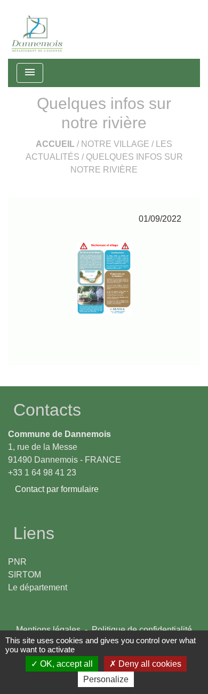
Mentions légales (48, 629)
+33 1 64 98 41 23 (42, 472)
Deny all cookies (148, 663)
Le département (37, 587)
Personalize (106, 679)
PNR (17, 561)
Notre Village (115, 144)
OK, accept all (65, 663)
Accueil (55, 144)
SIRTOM (24, 574)
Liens (33, 533)
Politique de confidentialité (142, 629)
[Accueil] (37, 29)
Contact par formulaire (57, 489)
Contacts (47, 409)
